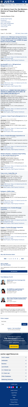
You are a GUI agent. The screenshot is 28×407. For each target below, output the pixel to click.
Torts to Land (4, 26)
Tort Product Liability (6, 25)
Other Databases (6, 376)
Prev (5, 258)
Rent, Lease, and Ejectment (7, 23)
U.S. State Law (6, 373)
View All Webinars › (14, 305)
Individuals (5, 360)
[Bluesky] (17, 387)
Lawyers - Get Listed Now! (14, 328)
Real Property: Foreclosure (17, 60)
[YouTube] (9, 387)
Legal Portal (14, 392)
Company (14, 395)
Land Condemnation (6, 22)
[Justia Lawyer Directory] (20, 387)
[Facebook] (11, 387)
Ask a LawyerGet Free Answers (6, 264)
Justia (15, 384)
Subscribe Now (14, 346)
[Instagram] (13, 387)
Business (4, 363)
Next (22, 258)
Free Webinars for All (7, 277)
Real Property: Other (16, 86)
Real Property (7, 60)
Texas (12, 57)
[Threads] (15, 387)
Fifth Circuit (7, 57)
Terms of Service (14, 399)
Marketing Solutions (7, 379)
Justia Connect (14, 390)
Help (14, 397)
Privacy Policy (14, 402)
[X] (19, 387)
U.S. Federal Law (6, 370)
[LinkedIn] (7, 387)
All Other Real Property (6, 18)
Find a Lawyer (5, 318)
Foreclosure (3, 20)
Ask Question (14, 271)
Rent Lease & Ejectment (17, 131)
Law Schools (5, 367)
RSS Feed (17, 33)
